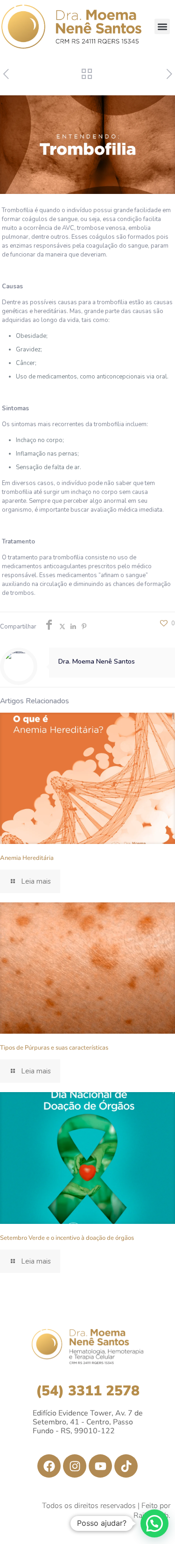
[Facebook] (49, 1466)
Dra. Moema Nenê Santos (96, 661)
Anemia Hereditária (27, 858)
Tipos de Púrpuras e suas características (54, 1048)
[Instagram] (74, 1466)
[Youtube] (100, 1466)
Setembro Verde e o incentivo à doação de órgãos (67, 1238)
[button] (162, 26)
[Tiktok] (126, 1466)
